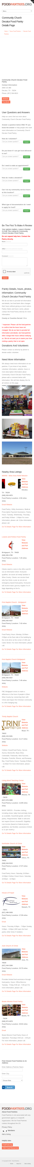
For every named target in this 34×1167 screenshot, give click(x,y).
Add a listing (6, 1134)
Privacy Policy (7, 1127)
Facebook (6, 102)
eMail (12, 249)
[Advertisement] (17, 55)
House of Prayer (8, 893)
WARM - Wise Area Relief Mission (14, 476)
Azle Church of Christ (10, 946)
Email (4, 505)
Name (6, 241)
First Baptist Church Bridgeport (13, 659)
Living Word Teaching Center (13, 780)
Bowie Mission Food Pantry (12, 1001)
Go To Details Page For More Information (16, 527)
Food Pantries (17, 6)
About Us (18, 1163)
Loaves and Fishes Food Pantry (14, 537)
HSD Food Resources (10, 1148)
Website (5, 99)
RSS (3, 1131)
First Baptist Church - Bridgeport (14, 602)
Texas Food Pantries (15, 31)
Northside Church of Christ (12, 843)
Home (6, 31)
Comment (8, 256)
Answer (26, 142)
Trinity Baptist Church (10, 716)
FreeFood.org (7, 1145)
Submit (5, 278)
